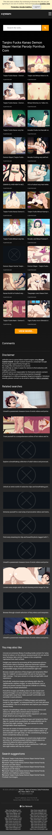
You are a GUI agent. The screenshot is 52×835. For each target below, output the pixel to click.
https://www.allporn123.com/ (39, 819)
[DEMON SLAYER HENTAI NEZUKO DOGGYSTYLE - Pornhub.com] (14, 181)
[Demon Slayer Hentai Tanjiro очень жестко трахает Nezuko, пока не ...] (14, 262)
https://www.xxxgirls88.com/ (39, 810)
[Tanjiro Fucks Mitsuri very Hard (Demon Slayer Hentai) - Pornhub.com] (14, 235)
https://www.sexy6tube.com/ (39, 812)
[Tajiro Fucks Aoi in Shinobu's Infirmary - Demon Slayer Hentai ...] (39, 317)
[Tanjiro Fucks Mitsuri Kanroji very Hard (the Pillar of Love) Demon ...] (39, 208)
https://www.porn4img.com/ (39, 827)
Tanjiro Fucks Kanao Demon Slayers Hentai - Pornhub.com (23, 212)
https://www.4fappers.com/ (13, 810)
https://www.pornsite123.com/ (13, 818)
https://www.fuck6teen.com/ (39, 813)
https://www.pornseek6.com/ (39, 816)
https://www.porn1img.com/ (39, 823)
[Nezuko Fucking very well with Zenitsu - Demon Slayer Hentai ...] (39, 154)
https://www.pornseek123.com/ (39, 815)
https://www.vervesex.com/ (13, 821)
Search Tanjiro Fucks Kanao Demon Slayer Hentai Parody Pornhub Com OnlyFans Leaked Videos (23, 772)
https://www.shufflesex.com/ (13, 819)
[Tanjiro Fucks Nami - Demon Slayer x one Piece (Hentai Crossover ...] (14, 317)
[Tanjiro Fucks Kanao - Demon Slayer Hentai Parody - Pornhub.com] (14, 72)
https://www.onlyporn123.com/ (38, 821)
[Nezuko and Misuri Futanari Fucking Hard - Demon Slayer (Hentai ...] (39, 235)
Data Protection (43, 790)
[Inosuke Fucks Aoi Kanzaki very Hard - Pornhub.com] (39, 126)
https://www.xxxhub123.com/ (13, 824)
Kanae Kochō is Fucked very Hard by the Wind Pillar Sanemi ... (25, 293)
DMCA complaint (42, 378)
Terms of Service (31, 790)
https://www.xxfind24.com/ (13, 827)
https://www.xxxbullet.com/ (13, 823)
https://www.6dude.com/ (13, 815)
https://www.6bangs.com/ (13, 813)
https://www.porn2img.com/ (39, 824)
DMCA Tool (30, 792)
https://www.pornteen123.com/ (39, 818)
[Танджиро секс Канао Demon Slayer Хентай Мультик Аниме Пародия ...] (39, 290)
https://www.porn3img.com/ (39, 826)
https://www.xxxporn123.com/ (13, 826)
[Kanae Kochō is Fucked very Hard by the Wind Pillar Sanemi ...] (14, 290)
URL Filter (21, 792)
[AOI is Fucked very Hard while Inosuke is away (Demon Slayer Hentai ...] (39, 181)
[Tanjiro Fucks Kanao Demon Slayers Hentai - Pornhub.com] (14, 208)
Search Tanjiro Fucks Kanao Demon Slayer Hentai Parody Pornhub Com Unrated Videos (23, 759)
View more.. (26, 331)
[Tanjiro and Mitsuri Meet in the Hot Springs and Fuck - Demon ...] (39, 72)
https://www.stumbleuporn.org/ (39, 829)
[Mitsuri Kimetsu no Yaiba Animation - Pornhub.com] (39, 99)
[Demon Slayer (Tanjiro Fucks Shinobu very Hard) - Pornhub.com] (14, 154)
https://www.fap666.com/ (13, 816)
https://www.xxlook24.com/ (13, 829)
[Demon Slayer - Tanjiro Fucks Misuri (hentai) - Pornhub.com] (39, 262)
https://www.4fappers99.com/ (13, 812)
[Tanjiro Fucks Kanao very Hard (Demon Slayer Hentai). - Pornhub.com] (14, 126)
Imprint (21, 790)
